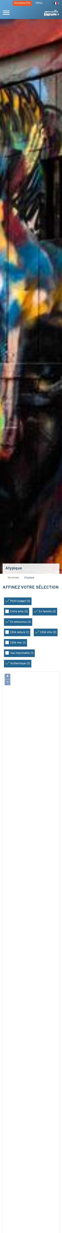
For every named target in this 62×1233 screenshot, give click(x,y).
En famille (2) (47, 611)
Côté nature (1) (19, 632)
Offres (39, 3)
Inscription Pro (22, 3)
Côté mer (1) (18, 643)
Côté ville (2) (48, 632)
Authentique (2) (20, 663)
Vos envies (13, 577)
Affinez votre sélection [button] (31, 587)
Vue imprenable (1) (21, 653)
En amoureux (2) (20, 622)
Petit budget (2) (20, 601)
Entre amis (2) (19, 611)
